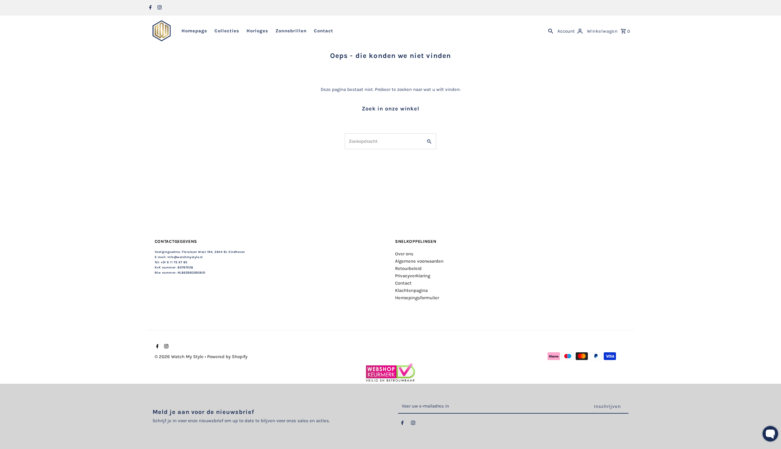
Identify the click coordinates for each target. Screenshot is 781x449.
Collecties (226, 31)
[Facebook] (150, 8)
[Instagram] (159, 8)
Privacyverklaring (412, 275)
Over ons (404, 254)
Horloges (257, 31)
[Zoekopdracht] (551, 31)
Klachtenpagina (411, 290)
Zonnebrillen (291, 31)
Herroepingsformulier (417, 297)
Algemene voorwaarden (419, 261)
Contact (323, 31)
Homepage (194, 31)
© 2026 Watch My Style (180, 356)
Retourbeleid (408, 268)
